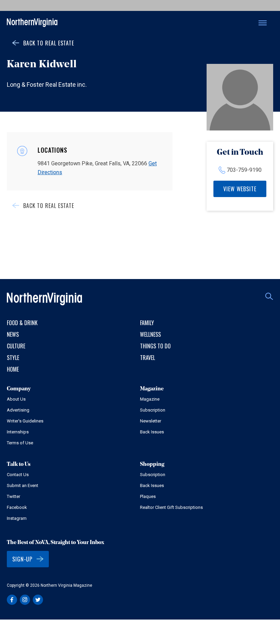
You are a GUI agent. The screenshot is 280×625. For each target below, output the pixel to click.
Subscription (152, 410)
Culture (16, 346)
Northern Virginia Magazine (32, 23)
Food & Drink (22, 323)
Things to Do (155, 346)
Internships (18, 431)
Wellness (150, 334)
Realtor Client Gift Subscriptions (171, 507)
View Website (239, 189)
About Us (16, 399)
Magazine (149, 399)
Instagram (17, 518)
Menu (262, 23)
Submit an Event (22, 485)
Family (147, 323)
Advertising (18, 410)
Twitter (13, 496)
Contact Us (18, 474)
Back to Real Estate (48, 43)
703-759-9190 (244, 170)
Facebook (17, 507)
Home (13, 369)
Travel (147, 357)
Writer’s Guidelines (25, 420)
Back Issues (152, 431)
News (13, 334)
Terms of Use (20, 442)
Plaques (148, 496)
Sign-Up (22, 559)
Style (13, 357)
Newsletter (150, 420)
